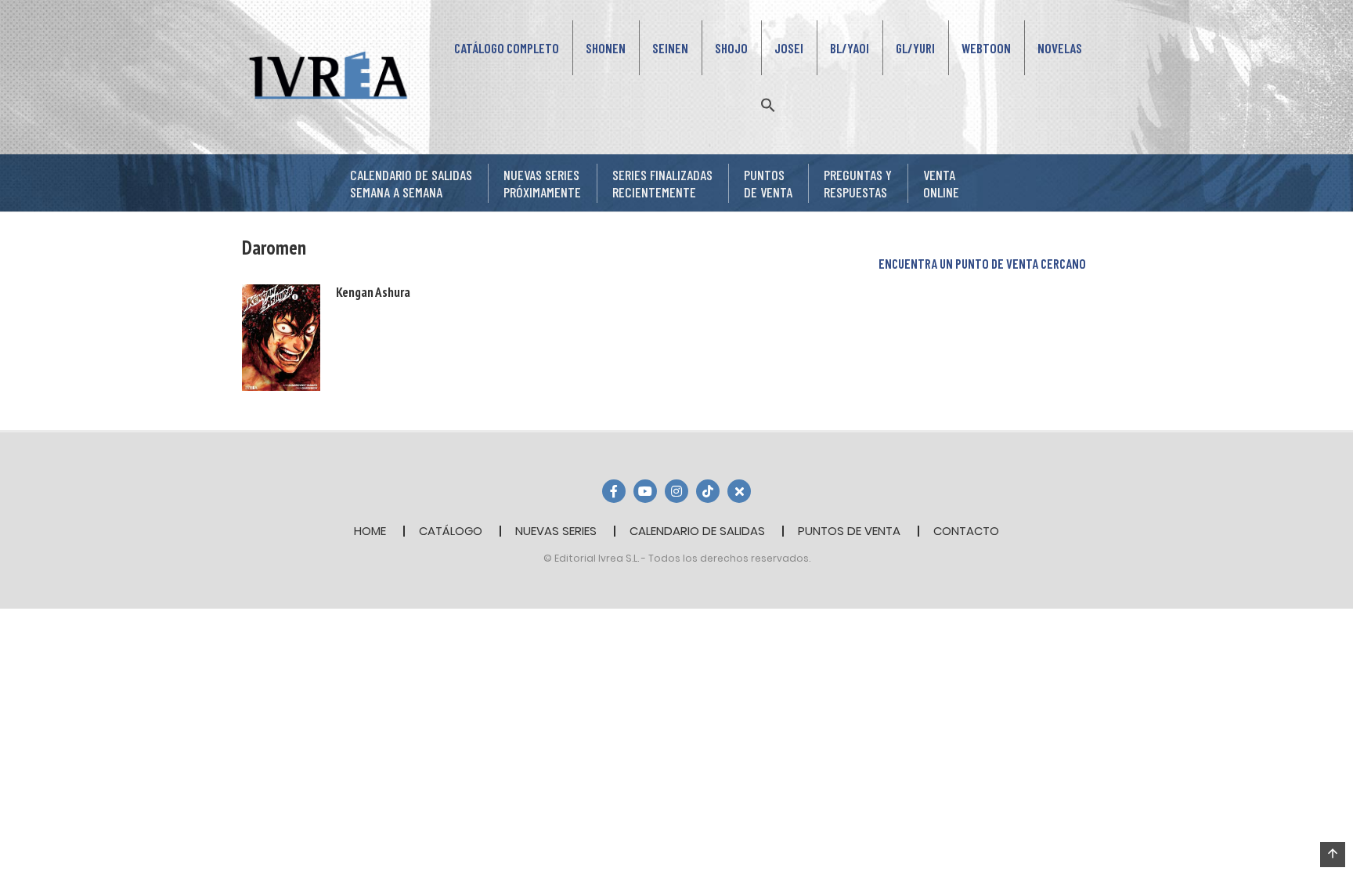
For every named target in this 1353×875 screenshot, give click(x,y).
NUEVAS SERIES (556, 530)
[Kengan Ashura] (281, 336)
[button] (768, 103)
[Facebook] (614, 491)
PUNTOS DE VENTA (849, 530)
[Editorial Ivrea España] (328, 75)
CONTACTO (966, 530)
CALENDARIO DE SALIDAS (697, 530)
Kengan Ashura (373, 292)
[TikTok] (708, 491)
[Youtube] (645, 491)
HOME (370, 530)
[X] (739, 491)
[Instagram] (676, 491)
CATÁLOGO (450, 530)
